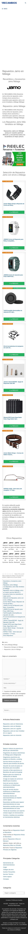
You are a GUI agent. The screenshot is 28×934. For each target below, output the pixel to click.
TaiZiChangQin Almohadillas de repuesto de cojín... (13, 311)
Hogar (5, 867)
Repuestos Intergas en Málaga (13, 647)
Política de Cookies (17, 900)
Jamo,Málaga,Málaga (11, 644)
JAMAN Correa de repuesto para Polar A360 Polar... (13, 275)
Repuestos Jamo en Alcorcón (12, 735)
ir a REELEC (14, 212)
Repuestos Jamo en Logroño (12, 728)
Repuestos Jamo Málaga (10, 585)
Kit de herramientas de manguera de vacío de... (13, 347)
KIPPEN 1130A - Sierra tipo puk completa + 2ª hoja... (13, 489)
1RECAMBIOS (9, 2)
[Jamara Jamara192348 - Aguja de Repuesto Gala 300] (14, 370)
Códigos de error (8, 869)
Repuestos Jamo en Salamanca (13, 724)
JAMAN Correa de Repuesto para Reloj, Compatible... (13, 240)
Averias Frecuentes (9, 872)
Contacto (8, 900)
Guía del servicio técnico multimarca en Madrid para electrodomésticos (11, 785)
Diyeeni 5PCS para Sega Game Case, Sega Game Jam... (13, 418)
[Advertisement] (14, 25)
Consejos (6, 879)
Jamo (6, 642)
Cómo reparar (7, 876)
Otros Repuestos (8, 635)
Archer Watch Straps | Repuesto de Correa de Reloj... (14, 204)
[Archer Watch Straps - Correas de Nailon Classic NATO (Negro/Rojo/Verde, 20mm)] (14, 442)
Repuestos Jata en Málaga (12, 649)
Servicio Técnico (8, 874)
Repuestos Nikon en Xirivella (12, 845)
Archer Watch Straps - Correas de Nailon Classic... (13, 453)
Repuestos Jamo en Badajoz (12, 726)
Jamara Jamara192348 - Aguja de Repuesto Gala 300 (13, 382)
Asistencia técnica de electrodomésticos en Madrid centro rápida (12, 798)
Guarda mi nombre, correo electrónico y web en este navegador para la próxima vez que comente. (14, 693)
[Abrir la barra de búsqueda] (25, 3)
